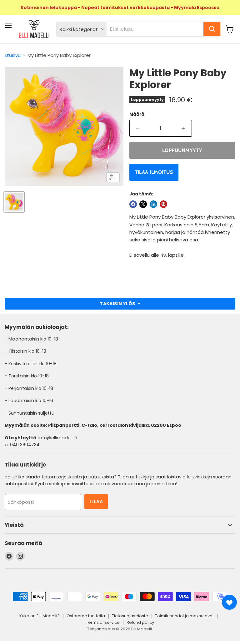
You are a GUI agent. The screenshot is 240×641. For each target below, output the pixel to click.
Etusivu (13, 55)
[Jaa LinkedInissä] (153, 204)
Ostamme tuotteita (86, 616)
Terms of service (103, 622)
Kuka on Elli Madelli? (39, 616)
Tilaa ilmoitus (154, 172)
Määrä (136, 114)
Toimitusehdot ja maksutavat (184, 616)
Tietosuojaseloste (130, 616)
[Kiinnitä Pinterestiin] (163, 204)
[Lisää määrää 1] (183, 128)
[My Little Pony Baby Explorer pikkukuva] (14, 202)
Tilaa (96, 501)
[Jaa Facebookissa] (133, 204)
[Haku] (211, 29)
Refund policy (140, 622)
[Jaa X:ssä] (143, 204)
